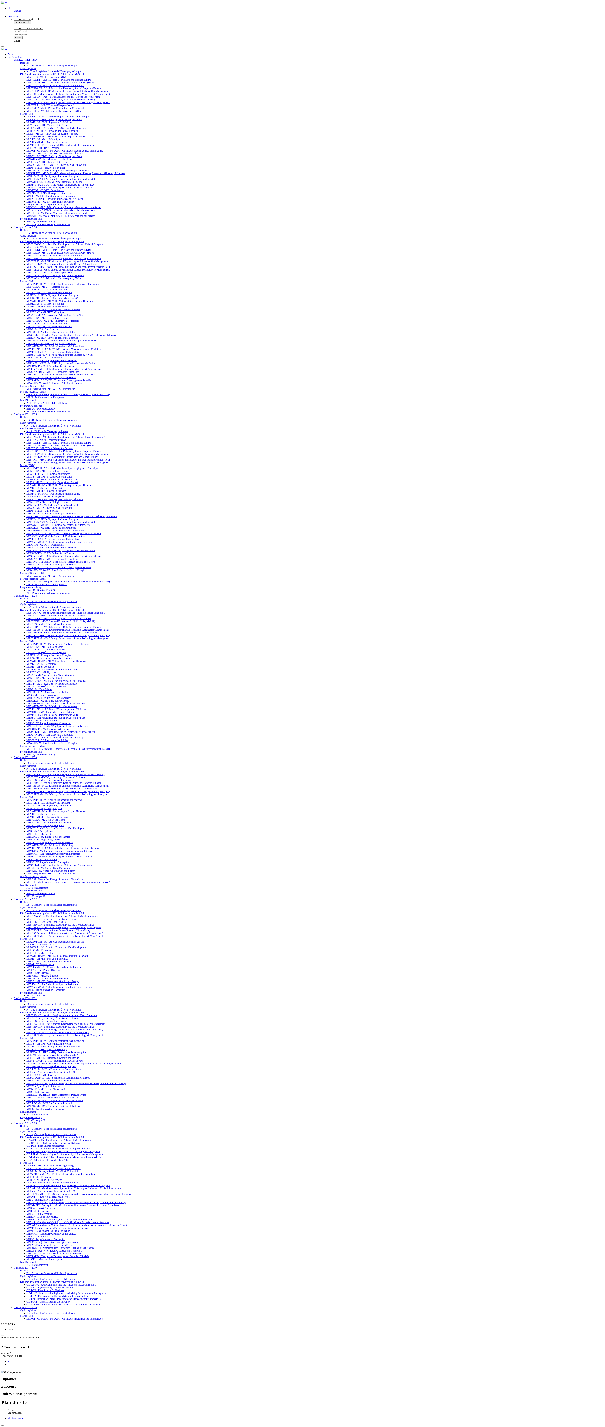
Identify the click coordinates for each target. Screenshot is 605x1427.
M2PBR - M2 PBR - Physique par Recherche (49, 193)
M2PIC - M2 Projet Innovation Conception (47, 862)
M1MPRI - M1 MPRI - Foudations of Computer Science (54, 1069)
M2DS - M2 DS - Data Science (42, 329)
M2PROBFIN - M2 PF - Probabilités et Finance (50, 201)
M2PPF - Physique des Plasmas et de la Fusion (49, 1245)
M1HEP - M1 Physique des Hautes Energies (48, 655)
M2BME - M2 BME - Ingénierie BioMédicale (49, 159)
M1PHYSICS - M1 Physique (41, 672)
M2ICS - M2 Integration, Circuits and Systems (49, 842)
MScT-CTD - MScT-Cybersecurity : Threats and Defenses (55, 615)
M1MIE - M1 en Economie (40, 666)
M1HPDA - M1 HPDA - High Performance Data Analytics (56, 1052)
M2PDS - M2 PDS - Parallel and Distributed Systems (53, 1106)
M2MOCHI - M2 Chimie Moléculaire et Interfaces (51, 712)
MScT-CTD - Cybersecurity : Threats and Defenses (52, 919)
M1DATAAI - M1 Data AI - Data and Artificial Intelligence (56, 947)
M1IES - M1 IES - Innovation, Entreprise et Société (52, 133)
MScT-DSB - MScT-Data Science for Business (49, 448)
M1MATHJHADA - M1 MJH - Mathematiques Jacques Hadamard (59, 136)
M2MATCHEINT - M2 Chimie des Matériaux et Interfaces (55, 703)
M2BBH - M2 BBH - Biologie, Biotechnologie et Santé (54, 156)
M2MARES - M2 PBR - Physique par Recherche (51, 343)
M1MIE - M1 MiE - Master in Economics (47, 958)
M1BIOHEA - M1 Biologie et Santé (44, 646)
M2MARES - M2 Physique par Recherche (47, 700)
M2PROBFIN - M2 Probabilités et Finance (47, 729)
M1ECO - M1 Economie (38, 950)
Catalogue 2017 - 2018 (25, 1307)
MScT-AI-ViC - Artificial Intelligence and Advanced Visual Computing (62, 916)
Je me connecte (22, 22)
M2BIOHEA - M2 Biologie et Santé (44, 678)
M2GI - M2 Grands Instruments (42, 695)
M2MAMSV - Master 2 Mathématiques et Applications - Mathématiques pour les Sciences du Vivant (76, 1225)
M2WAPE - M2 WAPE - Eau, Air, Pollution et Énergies (54, 383)
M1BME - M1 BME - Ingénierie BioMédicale (49, 122)
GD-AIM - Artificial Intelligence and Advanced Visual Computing (59, 1140)
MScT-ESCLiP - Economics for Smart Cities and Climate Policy (58, 930)
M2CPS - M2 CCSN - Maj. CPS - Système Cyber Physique (56, 164)
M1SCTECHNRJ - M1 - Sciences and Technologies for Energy (58, 1077)
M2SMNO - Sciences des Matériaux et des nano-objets (53, 1253)
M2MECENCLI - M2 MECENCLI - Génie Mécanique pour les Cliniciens (63, 349)
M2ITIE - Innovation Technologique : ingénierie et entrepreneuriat (59, 1219)
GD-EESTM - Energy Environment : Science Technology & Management (63, 1151)
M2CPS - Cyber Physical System (43, 970)
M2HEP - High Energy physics (42, 1216)
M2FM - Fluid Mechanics (39, 1213)
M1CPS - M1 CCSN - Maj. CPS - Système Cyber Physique (56, 128)
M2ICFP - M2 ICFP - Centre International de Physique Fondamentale (61, 179)
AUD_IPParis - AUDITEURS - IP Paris (46, 403)
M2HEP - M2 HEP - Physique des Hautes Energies (52, 176)
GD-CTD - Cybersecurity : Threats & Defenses (50, 1287)
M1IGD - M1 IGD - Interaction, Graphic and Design (52, 1058)
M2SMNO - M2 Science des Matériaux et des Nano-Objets (56, 737)
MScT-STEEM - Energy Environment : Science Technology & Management (64, 936)
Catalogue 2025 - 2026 (25, 227)
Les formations (15, 57)
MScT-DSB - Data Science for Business (46, 921)
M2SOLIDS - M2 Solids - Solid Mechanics (48, 868)
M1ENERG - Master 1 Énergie (42, 953)
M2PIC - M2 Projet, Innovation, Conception (48, 723)
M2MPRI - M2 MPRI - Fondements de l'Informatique (53, 352)
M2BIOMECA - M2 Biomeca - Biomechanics (49, 822)
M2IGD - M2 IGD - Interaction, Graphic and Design (52, 981)
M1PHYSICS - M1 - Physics (41, 1075)
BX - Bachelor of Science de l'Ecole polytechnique (51, 65)
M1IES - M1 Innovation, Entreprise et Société (49, 658)
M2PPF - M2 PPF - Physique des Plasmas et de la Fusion (55, 199)
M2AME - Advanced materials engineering (48, 1196)
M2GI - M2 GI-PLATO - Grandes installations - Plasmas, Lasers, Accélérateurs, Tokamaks (71, 335)
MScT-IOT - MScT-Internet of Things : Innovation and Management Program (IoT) (68, 94)
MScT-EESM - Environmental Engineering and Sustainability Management (63, 927)
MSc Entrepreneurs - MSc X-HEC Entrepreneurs (50, 388)
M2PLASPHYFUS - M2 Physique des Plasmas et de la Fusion (57, 726)
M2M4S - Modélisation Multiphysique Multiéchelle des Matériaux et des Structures (67, 1222)
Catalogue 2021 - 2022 (25, 899)
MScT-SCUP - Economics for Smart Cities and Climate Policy (57, 1032)
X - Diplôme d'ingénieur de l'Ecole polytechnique (51, 1134)
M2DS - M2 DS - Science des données (45, 167)
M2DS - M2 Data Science (39, 689)
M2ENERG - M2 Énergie (39, 834)
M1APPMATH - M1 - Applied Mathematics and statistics (55, 941)
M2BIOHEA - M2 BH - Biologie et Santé (47, 318)
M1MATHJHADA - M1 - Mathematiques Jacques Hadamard (57, 955)
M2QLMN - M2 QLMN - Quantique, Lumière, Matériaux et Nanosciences (63, 369)
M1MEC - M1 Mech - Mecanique (43, 139)
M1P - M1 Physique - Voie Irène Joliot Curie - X (50, 1072)
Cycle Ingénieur (28, 68)
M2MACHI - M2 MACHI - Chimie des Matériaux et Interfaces (58, 525)
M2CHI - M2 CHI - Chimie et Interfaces (46, 162)
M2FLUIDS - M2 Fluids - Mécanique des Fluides (51, 332)
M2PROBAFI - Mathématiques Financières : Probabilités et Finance (60, 1247)
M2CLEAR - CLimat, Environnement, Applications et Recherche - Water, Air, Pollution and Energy (76, 1083)
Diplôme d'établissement (32, 428)
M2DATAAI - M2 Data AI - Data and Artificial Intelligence (56, 828)
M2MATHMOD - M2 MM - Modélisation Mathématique (55, 182)
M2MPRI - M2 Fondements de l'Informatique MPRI (52, 715)
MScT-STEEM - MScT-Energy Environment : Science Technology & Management (68, 102)
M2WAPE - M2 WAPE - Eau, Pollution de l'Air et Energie (55, 570)
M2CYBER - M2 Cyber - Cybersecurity (46, 1089)
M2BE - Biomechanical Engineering (44, 1199)
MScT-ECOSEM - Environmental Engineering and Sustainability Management (65, 1024)
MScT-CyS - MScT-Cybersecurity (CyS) (46, 77)
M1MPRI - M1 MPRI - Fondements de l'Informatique (53, 309)
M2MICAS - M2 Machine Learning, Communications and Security (60, 851)
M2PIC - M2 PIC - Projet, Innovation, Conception (51, 360)
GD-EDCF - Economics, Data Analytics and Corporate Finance (58, 1148)
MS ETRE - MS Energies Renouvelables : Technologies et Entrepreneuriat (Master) (68, 394)
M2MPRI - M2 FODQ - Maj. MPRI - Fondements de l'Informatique (60, 184)
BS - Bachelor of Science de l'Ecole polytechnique (51, 601)
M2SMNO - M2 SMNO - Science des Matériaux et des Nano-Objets (60, 374)
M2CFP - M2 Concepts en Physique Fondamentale (51, 683)
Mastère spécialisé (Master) (33, 391)
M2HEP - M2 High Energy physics (44, 839)
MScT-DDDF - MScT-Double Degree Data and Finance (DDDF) (59, 79)
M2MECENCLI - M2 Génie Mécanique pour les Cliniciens (56, 709)
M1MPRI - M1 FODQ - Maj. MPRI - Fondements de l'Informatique (60, 145)
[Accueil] (4, 2)
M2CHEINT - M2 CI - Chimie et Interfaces (48, 323)
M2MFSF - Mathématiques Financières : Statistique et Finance (57, 1228)
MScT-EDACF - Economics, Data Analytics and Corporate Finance (60, 924)
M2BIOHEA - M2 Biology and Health (45, 819)
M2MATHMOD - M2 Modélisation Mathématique (51, 706)
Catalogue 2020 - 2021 (25, 998)
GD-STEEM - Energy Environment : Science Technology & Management (63, 1304)
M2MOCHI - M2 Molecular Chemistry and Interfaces (53, 853)
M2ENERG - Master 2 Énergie (42, 975)
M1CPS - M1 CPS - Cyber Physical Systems (48, 805)
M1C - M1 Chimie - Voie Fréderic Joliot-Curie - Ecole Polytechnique (60, 1174)
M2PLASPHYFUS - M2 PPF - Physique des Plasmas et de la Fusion (60, 363)
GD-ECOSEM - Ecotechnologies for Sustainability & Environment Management (66, 1293)
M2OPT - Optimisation (38, 1236)
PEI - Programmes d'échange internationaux (48, 224)
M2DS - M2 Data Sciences (39, 831)
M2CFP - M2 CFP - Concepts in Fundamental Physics (53, 967)
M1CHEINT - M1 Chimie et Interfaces (45, 649)
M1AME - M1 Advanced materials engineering (50, 1165)
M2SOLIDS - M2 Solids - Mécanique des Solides (51, 377)
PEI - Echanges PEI (36, 896)
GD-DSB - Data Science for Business (45, 1145)
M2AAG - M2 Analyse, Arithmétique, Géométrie (51, 675)
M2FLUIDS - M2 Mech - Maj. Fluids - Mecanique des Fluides (57, 170)
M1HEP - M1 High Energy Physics (44, 808)
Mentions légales (16, 1418)
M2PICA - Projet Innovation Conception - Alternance (53, 1242)
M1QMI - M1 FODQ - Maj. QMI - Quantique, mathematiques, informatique (64, 1318)
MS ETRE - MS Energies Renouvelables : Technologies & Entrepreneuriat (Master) (68, 882)
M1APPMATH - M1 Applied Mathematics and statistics (54, 800)
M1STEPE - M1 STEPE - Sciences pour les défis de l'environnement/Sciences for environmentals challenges (80, 1194)
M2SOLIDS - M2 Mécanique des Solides (47, 740)
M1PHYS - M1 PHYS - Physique (43, 147)
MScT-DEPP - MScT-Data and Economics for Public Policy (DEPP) (60, 82)
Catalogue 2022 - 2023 (25, 757)
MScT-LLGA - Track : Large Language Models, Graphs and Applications (63, 96)
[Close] (2, 1425)
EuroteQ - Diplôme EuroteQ (40, 221)
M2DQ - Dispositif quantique (41, 1208)
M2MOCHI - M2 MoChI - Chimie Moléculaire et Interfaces (56, 536)
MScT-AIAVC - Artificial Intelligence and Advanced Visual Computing (62, 1015)
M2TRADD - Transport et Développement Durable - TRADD (57, 1256)
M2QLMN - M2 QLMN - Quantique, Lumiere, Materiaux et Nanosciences (63, 207)
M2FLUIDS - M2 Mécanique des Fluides (47, 692)
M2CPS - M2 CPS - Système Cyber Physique (49, 326)
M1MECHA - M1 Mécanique (41, 663)
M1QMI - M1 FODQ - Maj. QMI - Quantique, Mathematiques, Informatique (64, 150)
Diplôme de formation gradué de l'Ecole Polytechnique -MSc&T (52, 74)
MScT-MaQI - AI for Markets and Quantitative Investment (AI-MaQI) (61, 99)
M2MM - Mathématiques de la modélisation (48, 1230)
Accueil (11, 54)
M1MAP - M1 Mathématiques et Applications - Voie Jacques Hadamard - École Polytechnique (73, 1063)
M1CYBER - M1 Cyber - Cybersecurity (46, 1049)
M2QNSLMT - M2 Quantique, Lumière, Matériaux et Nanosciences (60, 732)
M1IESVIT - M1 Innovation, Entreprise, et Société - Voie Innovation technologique (68, 1185)
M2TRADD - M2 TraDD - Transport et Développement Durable (58, 380)
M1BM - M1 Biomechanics (40, 944)
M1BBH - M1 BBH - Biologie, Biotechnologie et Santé (54, 119)
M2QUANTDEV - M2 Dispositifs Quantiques (49, 734)
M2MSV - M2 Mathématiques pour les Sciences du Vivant (55, 717)
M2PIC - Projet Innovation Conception (45, 990)
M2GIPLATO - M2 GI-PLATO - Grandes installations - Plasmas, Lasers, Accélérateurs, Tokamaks (75, 173)
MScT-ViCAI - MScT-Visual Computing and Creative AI (55, 108)
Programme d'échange (31, 218)
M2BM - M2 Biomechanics (40, 964)
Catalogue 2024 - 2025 (25, 414)
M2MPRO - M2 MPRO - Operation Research (49, 1103)
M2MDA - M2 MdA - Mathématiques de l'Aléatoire (52, 984)
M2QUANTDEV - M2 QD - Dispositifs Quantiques (52, 371)
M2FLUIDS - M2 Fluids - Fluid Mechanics (48, 836)
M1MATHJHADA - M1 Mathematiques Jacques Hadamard (56, 811)
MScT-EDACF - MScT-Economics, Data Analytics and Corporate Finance (63, 88)
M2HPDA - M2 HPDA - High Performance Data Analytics (56, 1094)
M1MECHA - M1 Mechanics (41, 814)
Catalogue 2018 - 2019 (25, 1267)
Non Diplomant (28, 400)
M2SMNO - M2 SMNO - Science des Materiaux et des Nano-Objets (60, 210)
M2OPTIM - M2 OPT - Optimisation (45, 190)
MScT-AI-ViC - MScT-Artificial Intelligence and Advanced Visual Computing (65, 244)
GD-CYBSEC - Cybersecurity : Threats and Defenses (53, 1143)
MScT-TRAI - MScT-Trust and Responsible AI (50, 105)
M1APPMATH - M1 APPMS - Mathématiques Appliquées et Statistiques (62, 284)
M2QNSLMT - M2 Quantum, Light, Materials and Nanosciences (59, 865)
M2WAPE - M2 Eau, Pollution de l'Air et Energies (51, 743)
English (17, 10)
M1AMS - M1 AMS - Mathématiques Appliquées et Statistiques (58, 116)
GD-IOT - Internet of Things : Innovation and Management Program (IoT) (63, 1157)
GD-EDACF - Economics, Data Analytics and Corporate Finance (59, 1296)
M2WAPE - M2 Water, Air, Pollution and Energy (50, 870)
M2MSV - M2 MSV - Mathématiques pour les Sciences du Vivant (59, 187)
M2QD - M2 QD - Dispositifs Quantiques (47, 204)
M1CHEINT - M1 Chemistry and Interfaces (48, 802)
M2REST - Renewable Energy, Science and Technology (54, 879)
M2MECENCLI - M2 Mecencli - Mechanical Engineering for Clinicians (62, 848)
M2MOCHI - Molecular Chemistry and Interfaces (51, 1233)
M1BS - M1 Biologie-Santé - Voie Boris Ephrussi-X (52, 1171)
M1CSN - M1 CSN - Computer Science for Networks (53, 1046)
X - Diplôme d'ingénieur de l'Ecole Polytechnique (51, 1313)
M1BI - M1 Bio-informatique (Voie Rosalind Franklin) (53, 1168)
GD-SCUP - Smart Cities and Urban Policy (48, 1160)
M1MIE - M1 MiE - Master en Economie (47, 142)
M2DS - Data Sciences (37, 972)
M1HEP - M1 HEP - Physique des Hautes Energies (52, 130)
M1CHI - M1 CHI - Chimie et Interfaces (46, 125)
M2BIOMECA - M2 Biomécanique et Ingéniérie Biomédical (56, 680)
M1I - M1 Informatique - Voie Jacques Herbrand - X (52, 1055)
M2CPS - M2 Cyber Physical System (45, 825)
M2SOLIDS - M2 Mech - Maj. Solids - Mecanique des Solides (57, 213)
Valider (18, 38)
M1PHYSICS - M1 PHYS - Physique (45, 312)
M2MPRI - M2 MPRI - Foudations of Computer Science (54, 1100)
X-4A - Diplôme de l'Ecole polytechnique (47, 431)
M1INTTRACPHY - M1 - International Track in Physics (54, 1060)
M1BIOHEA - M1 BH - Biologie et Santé (47, 286)
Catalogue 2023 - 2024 (25, 595)
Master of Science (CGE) (32, 386)
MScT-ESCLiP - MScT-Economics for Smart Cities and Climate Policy (62, 264)
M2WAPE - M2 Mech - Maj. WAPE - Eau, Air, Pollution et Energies (60, 216)
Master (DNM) (27, 113)
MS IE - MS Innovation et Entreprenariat (46, 397)
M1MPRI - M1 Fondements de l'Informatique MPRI (52, 669)
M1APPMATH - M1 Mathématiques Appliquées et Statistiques (57, 644)
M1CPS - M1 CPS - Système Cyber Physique (49, 292)
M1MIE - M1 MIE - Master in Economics (47, 817)
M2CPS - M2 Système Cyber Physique (46, 686)
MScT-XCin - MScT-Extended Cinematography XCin (53, 111)
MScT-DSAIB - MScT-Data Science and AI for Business (55, 85)
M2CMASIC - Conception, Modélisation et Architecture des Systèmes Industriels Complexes (72, 1205)
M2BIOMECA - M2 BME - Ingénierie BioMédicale (52, 320)
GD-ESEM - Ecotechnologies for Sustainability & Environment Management (64, 1154)
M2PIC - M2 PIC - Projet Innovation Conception (50, 196)
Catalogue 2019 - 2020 (25, 1123)
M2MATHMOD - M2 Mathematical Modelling (50, 845)
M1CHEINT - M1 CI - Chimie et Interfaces (48, 289)
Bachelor (24, 62)
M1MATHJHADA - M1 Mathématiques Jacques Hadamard (56, 661)
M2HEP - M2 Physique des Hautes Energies (48, 697)
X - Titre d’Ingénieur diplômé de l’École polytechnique (53, 71)
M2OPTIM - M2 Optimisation (41, 720)
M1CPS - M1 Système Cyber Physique (46, 652)
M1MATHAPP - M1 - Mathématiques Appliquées (51, 1066)
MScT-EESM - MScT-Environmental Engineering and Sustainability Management (67, 91)
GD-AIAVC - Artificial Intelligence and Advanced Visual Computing (61, 1284)
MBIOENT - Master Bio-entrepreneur (45, 1259)
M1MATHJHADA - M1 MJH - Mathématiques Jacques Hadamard (59, 301)
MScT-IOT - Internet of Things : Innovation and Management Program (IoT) (64, 933)
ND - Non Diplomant (37, 887)
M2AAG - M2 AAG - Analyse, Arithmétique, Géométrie (54, 153)
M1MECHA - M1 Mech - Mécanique (45, 303)
